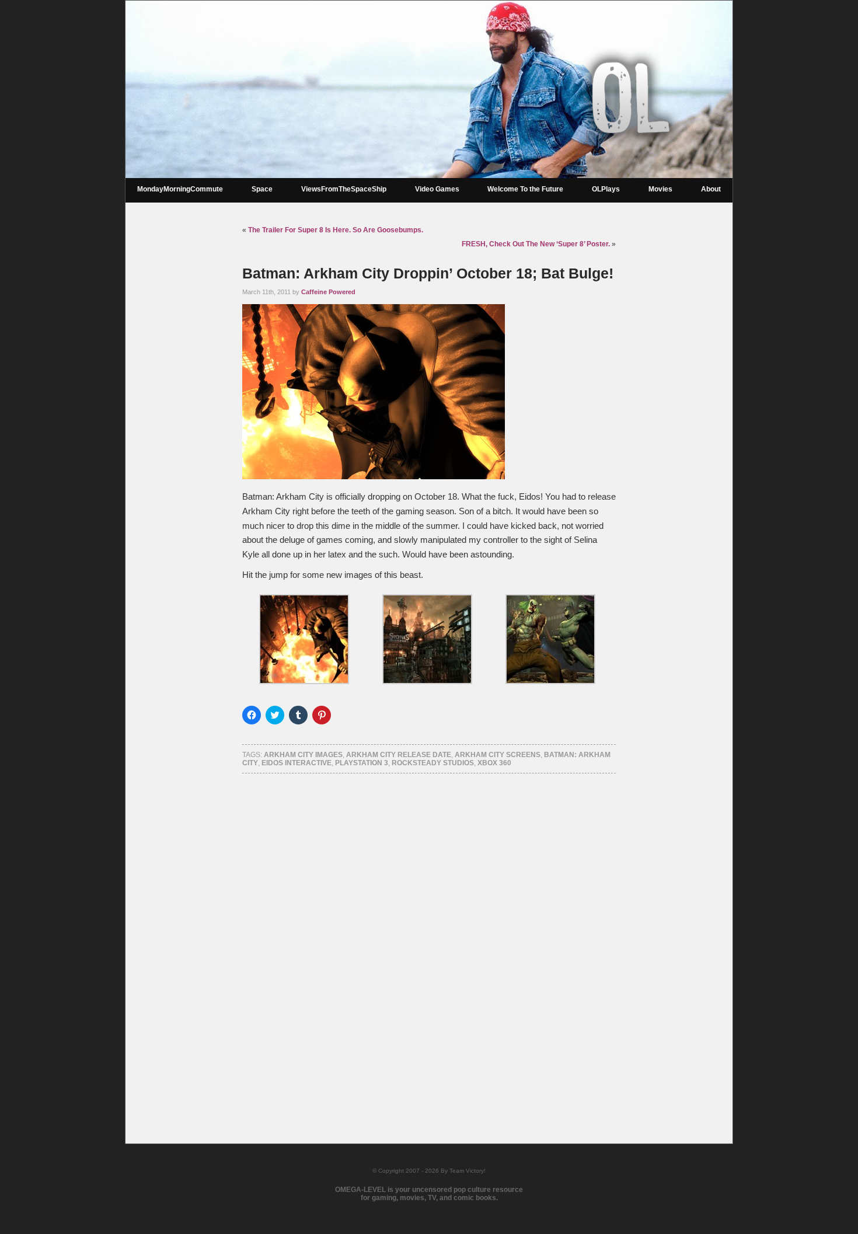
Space (262, 189)
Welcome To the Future (525, 189)
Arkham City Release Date (398, 755)
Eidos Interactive (296, 763)
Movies (660, 189)
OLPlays (606, 189)
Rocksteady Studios (433, 763)
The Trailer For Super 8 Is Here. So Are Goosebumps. (335, 230)
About (711, 189)
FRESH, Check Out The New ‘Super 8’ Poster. (536, 244)
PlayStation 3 (361, 763)
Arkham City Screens (497, 755)
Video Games (437, 189)
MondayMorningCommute (180, 189)
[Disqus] (429, 943)
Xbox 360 (494, 763)
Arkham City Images (303, 755)
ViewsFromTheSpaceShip (343, 189)
